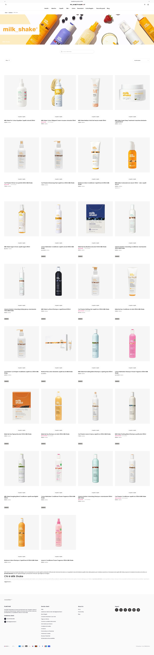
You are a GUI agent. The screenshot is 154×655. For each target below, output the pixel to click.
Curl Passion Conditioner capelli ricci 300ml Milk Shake (130, 496)
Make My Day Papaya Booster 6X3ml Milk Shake (17, 434)
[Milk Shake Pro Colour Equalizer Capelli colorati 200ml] (21, 92)
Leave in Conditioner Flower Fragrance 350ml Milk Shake (57, 560)
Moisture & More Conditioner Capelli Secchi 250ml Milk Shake (93, 183)
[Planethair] (78, 4)
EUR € (7, 646)
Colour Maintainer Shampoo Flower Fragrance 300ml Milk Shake (131, 372)
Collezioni (10, 12)
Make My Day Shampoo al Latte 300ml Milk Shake (55, 434)
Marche (53, 8)
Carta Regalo (89, 8)
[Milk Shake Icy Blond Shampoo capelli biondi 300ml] (58, 281)
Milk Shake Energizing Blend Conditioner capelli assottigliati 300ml (21, 497)
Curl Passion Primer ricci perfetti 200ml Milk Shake (18, 183)
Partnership (81, 611)
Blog (108, 8)
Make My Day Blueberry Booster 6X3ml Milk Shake (92, 247)
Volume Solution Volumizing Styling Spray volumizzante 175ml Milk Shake (20, 309)
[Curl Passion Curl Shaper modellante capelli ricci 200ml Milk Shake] (21, 344)
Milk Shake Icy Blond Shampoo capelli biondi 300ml (56, 309)
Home (6, 12)
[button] (6, 4)
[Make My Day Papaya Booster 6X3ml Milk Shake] (21, 406)
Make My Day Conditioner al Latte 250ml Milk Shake (129, 309)
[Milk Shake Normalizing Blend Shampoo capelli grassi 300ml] (95, 344)
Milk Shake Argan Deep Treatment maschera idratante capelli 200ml (130, 121)
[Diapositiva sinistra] (5, 1)
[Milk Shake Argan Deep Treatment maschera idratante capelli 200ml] (132, 92)
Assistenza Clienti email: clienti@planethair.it (51, 611)
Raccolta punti (100, 8)
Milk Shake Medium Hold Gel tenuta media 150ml (92, 120)
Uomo (73, 8)
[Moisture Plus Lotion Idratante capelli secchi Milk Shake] (58, 344)
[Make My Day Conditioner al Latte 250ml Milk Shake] (132, 281)
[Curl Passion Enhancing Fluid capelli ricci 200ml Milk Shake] (58, 155)
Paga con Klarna (45, 619)
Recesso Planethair (45, 636)
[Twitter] (121, 610)
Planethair (139, 646)
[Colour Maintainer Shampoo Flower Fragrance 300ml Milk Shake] (132, 344)
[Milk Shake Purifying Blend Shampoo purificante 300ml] (132, 406)
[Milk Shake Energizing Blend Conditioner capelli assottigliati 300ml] (21, 468)
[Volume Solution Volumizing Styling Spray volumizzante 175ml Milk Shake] (21, 281)
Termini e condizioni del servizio (48, 621)
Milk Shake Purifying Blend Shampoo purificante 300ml (130, 434)
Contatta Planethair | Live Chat (48, 616)
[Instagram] (129, 610)
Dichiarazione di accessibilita (48, 638)
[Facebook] (116, 610)
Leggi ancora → (8, 581)
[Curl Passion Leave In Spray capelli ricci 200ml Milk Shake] (95, 406)
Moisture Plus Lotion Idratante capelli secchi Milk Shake (57, 371)
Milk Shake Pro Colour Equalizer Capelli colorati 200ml (19, 120)
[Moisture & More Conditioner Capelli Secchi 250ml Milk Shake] (95, 155)
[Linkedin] (134, 610)
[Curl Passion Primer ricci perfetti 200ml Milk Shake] (21, 155)
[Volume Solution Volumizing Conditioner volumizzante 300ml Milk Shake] (132, 219)
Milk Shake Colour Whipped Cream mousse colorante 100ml (58, 120)
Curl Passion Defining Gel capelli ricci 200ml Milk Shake (93, 309)
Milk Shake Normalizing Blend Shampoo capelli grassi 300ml (95, 371)
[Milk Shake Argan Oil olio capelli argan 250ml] (21, 219)
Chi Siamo (43, 628)
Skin (67, 8)
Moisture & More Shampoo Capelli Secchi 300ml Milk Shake (21, 560)
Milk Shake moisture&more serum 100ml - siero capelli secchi (130, 183)
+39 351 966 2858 (11, 618)
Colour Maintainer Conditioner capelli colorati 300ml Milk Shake (57, 247)
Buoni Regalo (44, 614)
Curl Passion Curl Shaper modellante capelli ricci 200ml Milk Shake (21, 372)
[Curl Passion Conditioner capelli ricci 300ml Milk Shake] (132, 468)
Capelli (61, 8)
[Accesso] (144, 4)
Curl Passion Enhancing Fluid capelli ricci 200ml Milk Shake (57, 183)
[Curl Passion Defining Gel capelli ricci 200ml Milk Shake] (95, 281)
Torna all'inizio (7, 599)
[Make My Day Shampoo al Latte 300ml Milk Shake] (58, 406)
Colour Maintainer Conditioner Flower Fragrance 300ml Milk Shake (58, 497)
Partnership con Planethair (47, 631)
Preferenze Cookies (45, 633)
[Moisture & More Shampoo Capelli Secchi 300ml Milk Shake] (21, 532)
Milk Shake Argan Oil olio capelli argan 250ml (17, 247)
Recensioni (80, 8)
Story (79, 609)
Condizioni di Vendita (46, 626)
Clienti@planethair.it (11, 621)
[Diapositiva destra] (149, 1)
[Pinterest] (138, 610)
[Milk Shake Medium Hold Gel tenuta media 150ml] (95, 92)
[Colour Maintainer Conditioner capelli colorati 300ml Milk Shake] (58, 219)
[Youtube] (125, 610)
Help (42, 609)
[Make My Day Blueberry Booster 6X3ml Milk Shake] (95, 219)
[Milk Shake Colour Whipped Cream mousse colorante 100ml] (58, 92)
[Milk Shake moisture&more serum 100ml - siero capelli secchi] (132, 155)
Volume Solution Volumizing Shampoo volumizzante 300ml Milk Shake (95, 497)
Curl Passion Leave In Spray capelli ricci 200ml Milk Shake (94, 434)
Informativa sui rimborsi (46, 624)
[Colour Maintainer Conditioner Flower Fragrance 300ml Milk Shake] (58, 468)
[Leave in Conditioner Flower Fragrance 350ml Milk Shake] (58, 532)
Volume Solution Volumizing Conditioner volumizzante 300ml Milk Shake (130, 247)
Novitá (46, 8)
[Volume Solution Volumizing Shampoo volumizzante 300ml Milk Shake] (95, 468)
